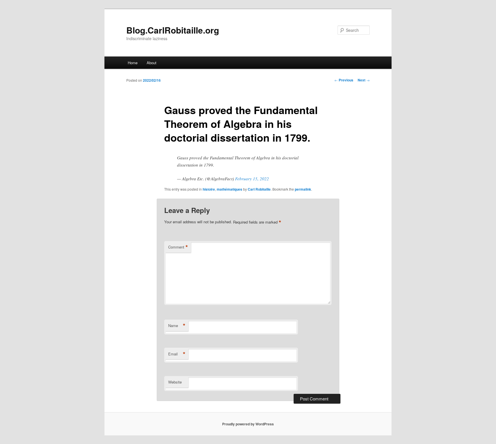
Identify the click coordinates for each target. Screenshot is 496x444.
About (151, 62)
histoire (209, 189)
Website (175, 382)
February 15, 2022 (252, 178)
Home (132, 62)
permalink (303, 189)
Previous (343, 80)
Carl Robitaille (259, 189)
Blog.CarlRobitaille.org (172, 30)
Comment (178, 247)
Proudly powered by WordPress (248, 424)
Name (176, 325)
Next (364, 80)
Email (176, 354)
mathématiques (229, 189)
